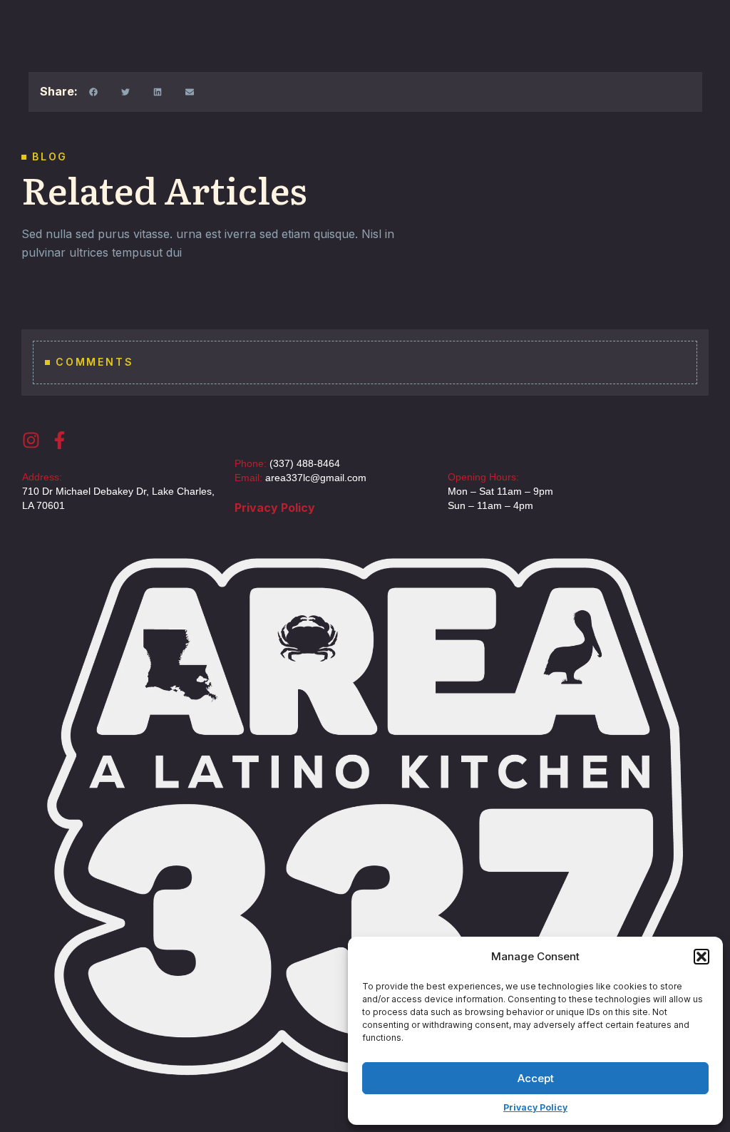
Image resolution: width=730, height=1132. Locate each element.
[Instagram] (31, 440)
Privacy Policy (535, 1107)
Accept (536, 1078)
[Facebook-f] (59, 440)
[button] (701, 957)
